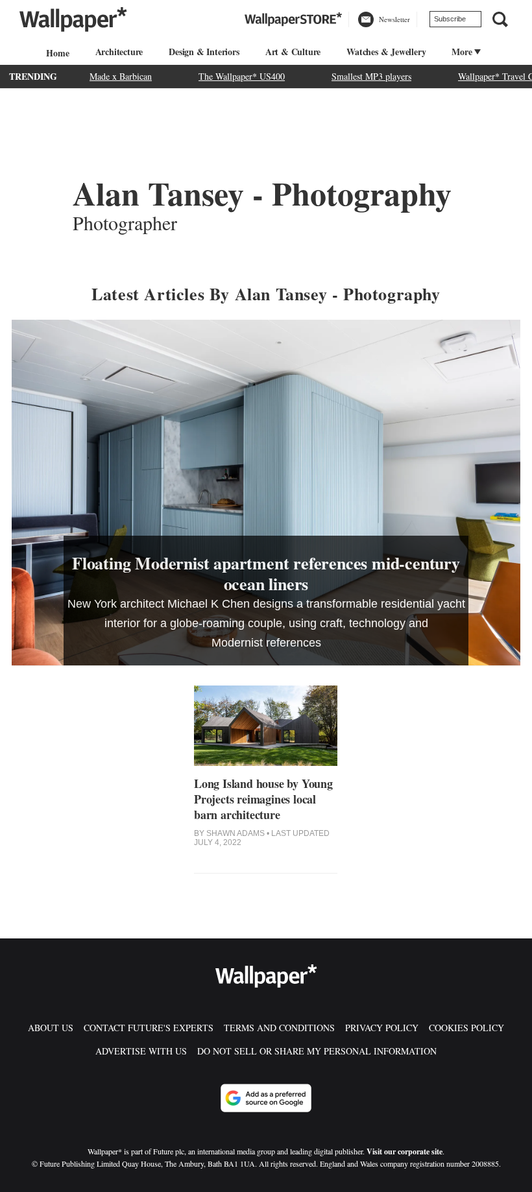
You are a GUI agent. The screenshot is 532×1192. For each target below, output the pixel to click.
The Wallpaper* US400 (242, 76)
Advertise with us (141, 1051)
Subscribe (450, 19)
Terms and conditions (279, 1027)
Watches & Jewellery (386, 51)
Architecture (119, 51)
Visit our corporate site (404, 1151)
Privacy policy (381, 1027)
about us (50, 1027)
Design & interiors (204, 51)
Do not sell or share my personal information (317, 1051)
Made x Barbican (121, 76)
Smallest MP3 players (371, 76)
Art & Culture (292, 51)
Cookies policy (466, 1027)
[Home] (56, 53)
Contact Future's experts (148, 1027)
